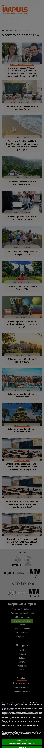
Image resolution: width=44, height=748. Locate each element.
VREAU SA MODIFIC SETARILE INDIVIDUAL (21, 743)
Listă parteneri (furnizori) (8, 736)
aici (31, 717)
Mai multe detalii (10, 709)
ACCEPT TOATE (22, 740)
